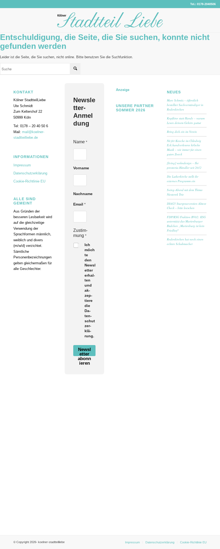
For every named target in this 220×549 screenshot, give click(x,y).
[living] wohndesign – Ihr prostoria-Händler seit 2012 (184, 165)
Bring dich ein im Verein (182, 132)
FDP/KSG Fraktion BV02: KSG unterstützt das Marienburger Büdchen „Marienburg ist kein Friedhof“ (186, 223)
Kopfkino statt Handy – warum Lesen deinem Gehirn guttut (186, 120)
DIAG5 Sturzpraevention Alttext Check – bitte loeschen (186, 206)
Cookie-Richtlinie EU (29, 181)
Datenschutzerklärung (30, 173)
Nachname (83, 194)
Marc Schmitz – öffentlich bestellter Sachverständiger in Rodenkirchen (185, 104)
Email (79, 204)
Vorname (81, 168)
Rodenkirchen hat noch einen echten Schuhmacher (185, 241)
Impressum (22, 165)
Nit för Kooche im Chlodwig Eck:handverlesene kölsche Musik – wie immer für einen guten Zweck (184, 147)
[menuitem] (132, 542)
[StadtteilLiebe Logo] (110, 24)
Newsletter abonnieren (84, 351)
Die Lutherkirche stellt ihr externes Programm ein (182, 178)
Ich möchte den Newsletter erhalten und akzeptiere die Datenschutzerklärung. (90, 290)
